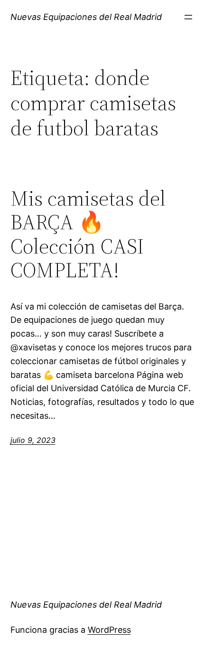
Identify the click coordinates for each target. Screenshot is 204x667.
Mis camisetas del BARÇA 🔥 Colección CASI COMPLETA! (88, 234)
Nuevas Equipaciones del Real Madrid (86, 17)
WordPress (109, 630)
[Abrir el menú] (188, 17)
